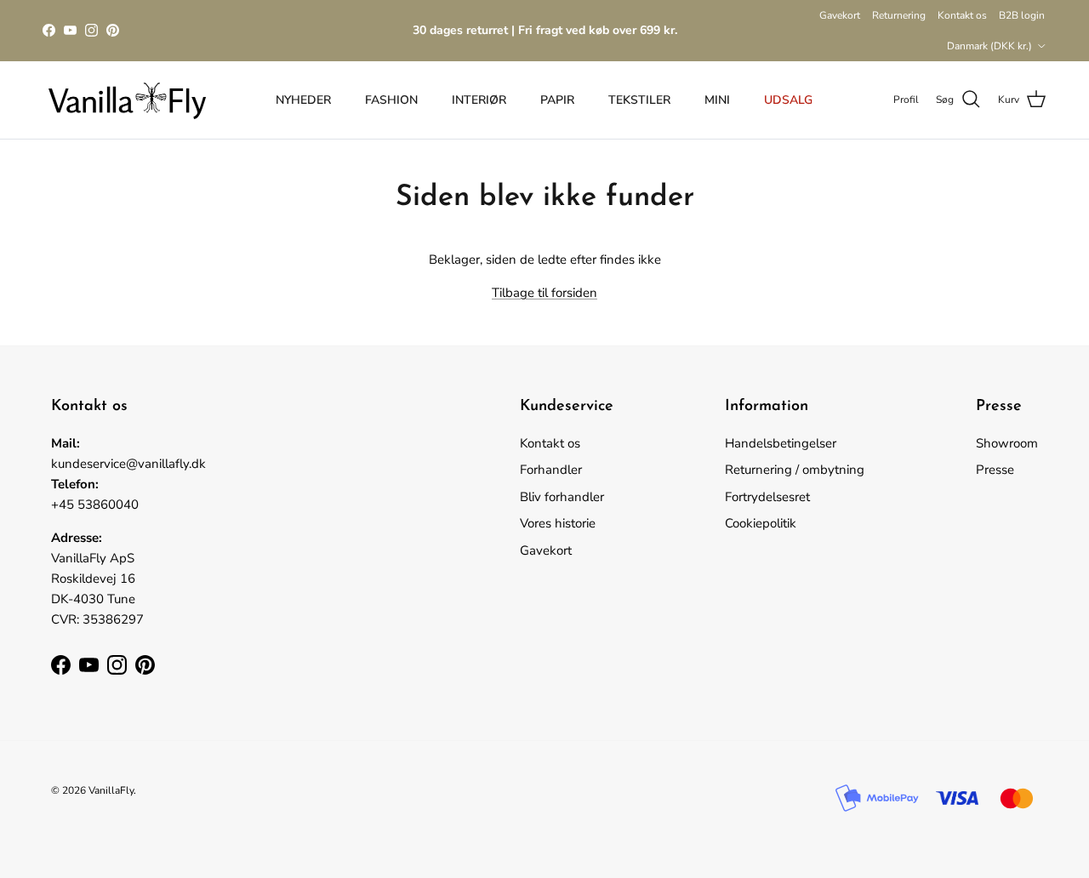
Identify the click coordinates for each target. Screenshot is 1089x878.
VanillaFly (111, 790)
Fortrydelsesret (767, 496)
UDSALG (788, 100)
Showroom (1007, 443)
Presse (995, 469)
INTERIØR (479, 100)
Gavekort (839, 15)
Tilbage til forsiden (544, 292)
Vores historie (558, 523)
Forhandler (551, 469)
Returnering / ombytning (794, 469)
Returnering (899, 15)
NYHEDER (303, 100)
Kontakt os (962, 15)
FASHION (391, 100)
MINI (717, 100)
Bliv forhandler (562, 496)
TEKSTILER (639, 100)
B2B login (1022, 15)
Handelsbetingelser (780, 443)
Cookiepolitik (760, 523)
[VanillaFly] (128, 100)
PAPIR (557, 100)
